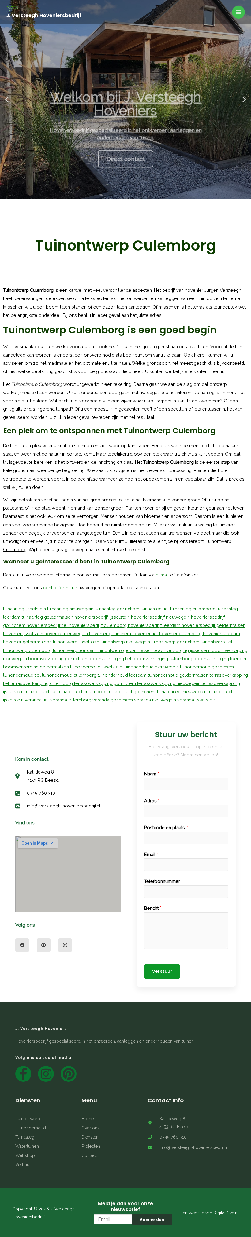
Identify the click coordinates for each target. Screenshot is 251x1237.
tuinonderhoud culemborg (70, 675)
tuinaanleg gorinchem (117, 608)
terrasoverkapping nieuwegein (169, 683)
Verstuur (162, 971)
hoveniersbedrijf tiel (48, 625)
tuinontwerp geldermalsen (125, 650)
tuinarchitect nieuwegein (182, 691)
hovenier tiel (145, 633)
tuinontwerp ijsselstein (76, 641)
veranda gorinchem (113, 699)
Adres (151, 800)
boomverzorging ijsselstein (182, 650)
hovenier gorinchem (110, 633)
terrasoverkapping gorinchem (105, 683)
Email (151, 854)
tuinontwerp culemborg (28, 650)
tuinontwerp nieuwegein (125, 641)
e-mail (162, 574)
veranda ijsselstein (196, 699)
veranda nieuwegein (155, 699)
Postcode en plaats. (166, 827)
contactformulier (60, 587)
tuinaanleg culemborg (193, 608)
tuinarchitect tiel (41, 691)
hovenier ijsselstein (23, 633)
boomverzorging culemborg (163, 658)
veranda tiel (37, 699)
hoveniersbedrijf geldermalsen (213, 625)
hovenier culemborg (181, 633)
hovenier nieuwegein (66, 633)
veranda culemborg (71, 699)
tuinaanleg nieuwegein (71, 608)
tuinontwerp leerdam (75, 650)
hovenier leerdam (221, 633)
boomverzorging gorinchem (58, 658)
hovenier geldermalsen (28, 641)
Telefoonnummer (163, 881)
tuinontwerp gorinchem (175, 641)
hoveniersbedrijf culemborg (98, 625)
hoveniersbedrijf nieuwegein (161, 617)
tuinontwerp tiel (216, 641)
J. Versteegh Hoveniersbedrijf (43, 15)
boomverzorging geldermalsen (36, 666)
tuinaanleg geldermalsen (48, 617)
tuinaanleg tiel (155, 608)
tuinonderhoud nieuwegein (151, 666)
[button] (92, 194)
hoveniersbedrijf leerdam (155, 625)
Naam (151, 773)
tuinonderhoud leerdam (123, 675)
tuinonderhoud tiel (22, 675)
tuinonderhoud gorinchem (207, 666)
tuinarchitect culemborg (83, 691)
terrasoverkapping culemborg (42, 683)
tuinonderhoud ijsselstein (96, 666)
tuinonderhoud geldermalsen (179, 675)
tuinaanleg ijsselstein (25, 608)
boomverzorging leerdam (220, 658)
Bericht (152, 908)
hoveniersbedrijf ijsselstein (102, 617)
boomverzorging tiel (110, 658)
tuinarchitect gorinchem (132, 691)
